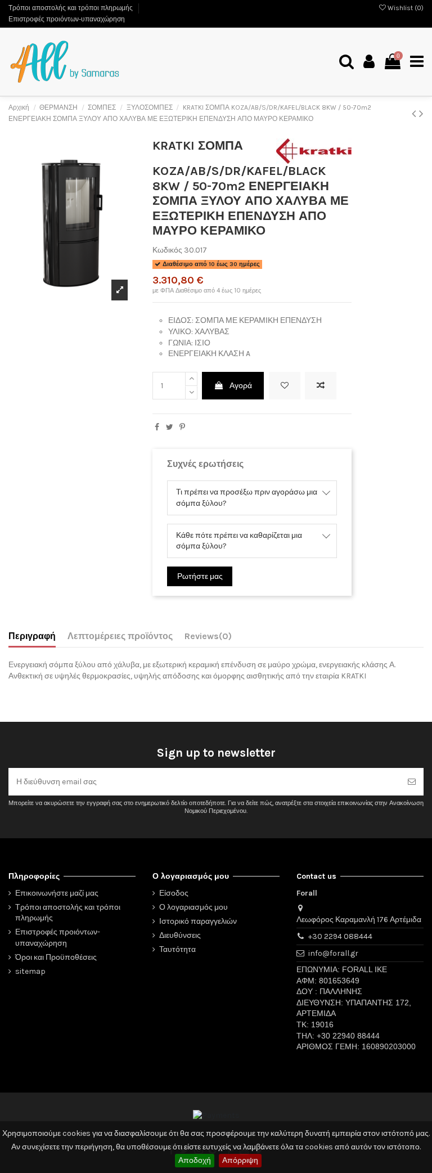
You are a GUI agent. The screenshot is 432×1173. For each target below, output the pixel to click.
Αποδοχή (194, 1160)
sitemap (30, 971)
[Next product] (421, 113)
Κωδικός (167, 250)
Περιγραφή (32, 636)
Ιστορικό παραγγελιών (198, 921)
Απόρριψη (240, 1160)
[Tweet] (169, 427)
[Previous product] (415, 113)
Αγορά (241, 385)
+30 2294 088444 (340, 936)
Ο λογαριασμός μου (193, 907)
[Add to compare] (320, 385)
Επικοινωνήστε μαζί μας (56, 893)
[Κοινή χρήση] (157, 427)
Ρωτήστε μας (200, 576)
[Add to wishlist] (284, 385)
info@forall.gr (333, 953)
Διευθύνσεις (180, 935)
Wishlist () (405, 8)
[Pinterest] (182, 427)
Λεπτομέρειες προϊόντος (120, 636)
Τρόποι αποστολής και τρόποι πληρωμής (71, 8)
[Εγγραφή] (412, 782)
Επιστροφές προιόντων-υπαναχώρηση (66, 19)
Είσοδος (173, 893)
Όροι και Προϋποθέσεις (56, 957)
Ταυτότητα (177, 949)
